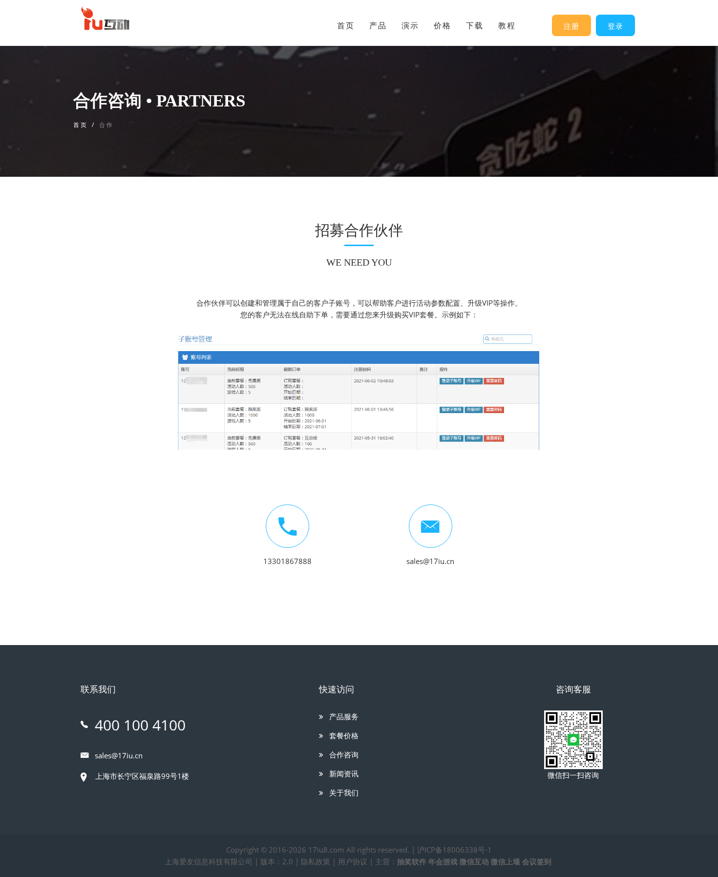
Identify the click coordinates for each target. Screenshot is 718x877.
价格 (442, 25)
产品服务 (343, 716)
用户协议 (352, 861)
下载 (475, 25)
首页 (346, 25)
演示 (410, 25)
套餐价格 (343, 735)
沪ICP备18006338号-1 (454, 850)
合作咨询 (343, 754)
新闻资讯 (343, 773)
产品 (378, 25)
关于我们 (343, 792)
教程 (507, 25)
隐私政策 (315, 861)
